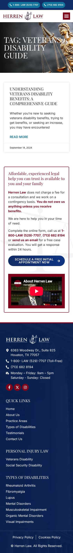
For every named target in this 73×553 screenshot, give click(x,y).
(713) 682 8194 (54, 235)
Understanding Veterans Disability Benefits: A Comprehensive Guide (33, 96)
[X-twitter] (17, 387)
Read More (19, 137)
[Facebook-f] (9, 387)
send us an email (25, 240)
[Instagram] (25, 387)
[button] (66, 16)
